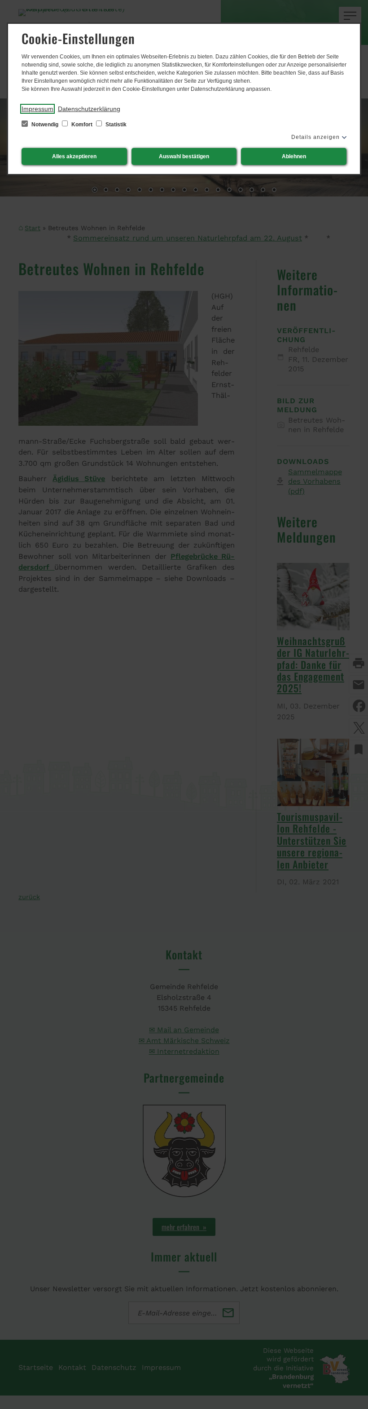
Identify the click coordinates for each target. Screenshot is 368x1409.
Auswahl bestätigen (184, 156)
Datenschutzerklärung (89, 108)
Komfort (82, 124)
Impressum (37, 108)
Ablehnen (294, 156)
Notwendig (45, 124)
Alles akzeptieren (74, 156)
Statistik (115, 124)
